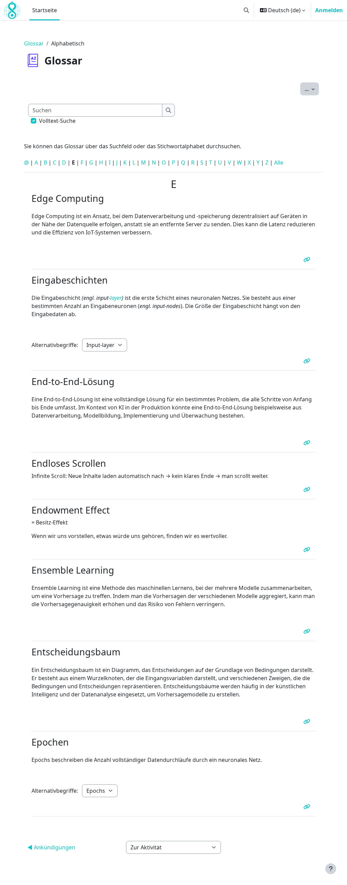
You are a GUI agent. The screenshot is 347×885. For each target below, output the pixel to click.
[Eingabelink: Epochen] (308, 806)
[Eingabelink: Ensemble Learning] (308, 631)
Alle (278, 162)
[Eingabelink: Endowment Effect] (308, 549)
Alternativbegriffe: (55, 345)
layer (116, 298)
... (312, 89)
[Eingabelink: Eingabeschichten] (308, 361)
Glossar (34, 43)
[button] (246, 10)
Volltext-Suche (57, 120)
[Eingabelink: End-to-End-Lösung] (308, 442)
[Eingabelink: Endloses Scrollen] (308, 489)
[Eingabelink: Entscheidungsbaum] (308, 721)
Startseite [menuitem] (44, 10)
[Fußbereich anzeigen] (330, 868)
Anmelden (329, 10)
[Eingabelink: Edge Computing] (308, 259)
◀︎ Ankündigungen (51, 847)
